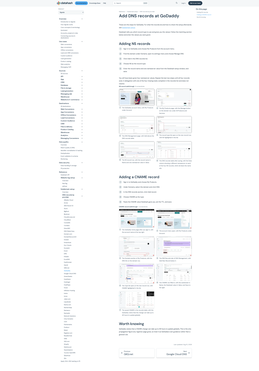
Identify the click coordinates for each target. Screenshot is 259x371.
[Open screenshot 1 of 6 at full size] (137, 97)
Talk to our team (195, 3)
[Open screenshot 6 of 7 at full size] (174, 272)
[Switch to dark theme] (177, 3)
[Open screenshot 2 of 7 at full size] (174, 219)
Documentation (81, 3)
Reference (122, 11)
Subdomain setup (132, 11)
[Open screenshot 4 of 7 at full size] (174, 246)
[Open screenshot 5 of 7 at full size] (137, 274)
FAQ (104, 3)
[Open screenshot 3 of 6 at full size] (137, 125)
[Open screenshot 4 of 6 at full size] (174, 124)
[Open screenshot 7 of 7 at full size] (137, 299)
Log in (183, 3)
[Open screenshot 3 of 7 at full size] (137, 246)
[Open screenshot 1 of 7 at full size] (137, 218)
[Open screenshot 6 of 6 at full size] (174, 150)
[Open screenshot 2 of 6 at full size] (174, 97)
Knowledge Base (94, 3)
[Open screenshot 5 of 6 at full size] (137, 149)
